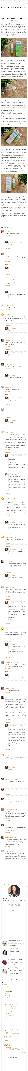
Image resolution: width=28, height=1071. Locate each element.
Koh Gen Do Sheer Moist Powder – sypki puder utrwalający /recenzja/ (13, 1043)
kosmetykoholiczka (9, 537)
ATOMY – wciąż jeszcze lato (11, 1029)
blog (20, 221)
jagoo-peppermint (7, 1047)
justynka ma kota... (9, 662)
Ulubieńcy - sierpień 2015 (15, 967)
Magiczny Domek (7, 1036)
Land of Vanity (8, 498)
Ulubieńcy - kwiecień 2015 (10, 1006)
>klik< (24, 29)
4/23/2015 (14, 837)
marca (6, 1017)
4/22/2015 (15, 809)
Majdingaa (7, 755)
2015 (5, 986)
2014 (5, 1021)
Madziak (7, 314)
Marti (6, 364)
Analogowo (7, 1037)
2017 (5, 982)
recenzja (11, 223)
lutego (6, 1019)
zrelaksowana (8, 387)
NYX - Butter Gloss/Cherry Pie (11, 1011)
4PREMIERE (6, 1032)
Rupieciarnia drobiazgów (10, 254)
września (7, 993)
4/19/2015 (10, 697)
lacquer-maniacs (8, 851)
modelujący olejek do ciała (9, 222)
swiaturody (7, 231)
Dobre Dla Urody (9, 561)
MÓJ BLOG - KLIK (9, 830)
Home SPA (7, 1013)
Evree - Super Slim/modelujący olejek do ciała (14, 1010)
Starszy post (24, 886)
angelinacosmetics (9, 809)
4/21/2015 (20, 242)
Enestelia (7, 688)
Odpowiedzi (8, 239)
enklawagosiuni (8, 837)
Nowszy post (4, 886)
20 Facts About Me (13, 948)
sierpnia (6, 995)
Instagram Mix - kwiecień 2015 (11, 1004)
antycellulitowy (11, 221)
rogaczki (7, 629)
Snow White (7, 432)
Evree (23, 221)
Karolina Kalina (8, 825)
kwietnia (6, 1002)
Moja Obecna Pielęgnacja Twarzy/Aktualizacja (14, 1008)
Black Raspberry (12, 242)
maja (6, 1000)
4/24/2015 (16, 474)
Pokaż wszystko (23, 1052)
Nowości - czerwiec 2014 (14, 957)
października (7, 991)
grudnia (6, 987)
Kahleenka (7, 587)
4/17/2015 (12, 231)
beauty (17, 221)
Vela (6, 697)
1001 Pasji (6, 1040)
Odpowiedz (7, 235)
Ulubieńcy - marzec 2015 (10, 1015)
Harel (5, 1028)
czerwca (6, 998)
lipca (6, 997)
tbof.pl (6, 305)
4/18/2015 (16, 662)
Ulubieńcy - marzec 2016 (14, 939)
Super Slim (16, 223)
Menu (14, 13)
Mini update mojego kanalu (11, 1033)
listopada (7, 989)
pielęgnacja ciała (21, 222)
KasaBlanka (7, 340)
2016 (5, 984)
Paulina (6, 409)
